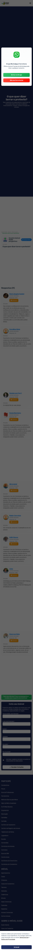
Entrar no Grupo (16, 75)
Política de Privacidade (8, 939)
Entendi (16, 947)
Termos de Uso (24, 937)
